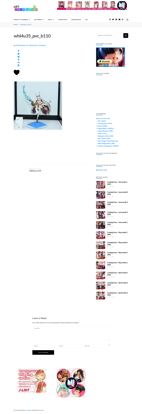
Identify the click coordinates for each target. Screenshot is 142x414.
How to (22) (102, 133)
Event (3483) (102, 126)
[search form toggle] (127, 20)
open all (99, 118)
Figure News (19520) (106, 128)
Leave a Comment (39, 45)
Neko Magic (27, 410)
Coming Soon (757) (105, 124)
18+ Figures (38, 19)
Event (50, 19)
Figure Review (76, 19)
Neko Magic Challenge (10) (108, 141)
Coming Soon (62, 19)
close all (106, 118)
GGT (17, 45)
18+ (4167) (102, 121)
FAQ (86, 19)
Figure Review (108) (105, 131)
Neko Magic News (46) (106, 143)
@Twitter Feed (101, 170)
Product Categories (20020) (108, 146)
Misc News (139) (104, 138)
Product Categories (21, 19)
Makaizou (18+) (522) (106, 136)
